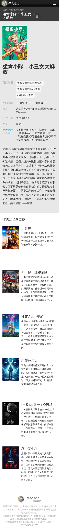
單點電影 (13, 9)
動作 (22, 9)
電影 (4, 9)
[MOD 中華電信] (15, 3)
